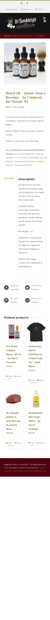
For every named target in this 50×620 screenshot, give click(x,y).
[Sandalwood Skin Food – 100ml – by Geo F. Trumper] (36, 398)
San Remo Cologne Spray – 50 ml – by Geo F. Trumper (13, 354)
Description (9, 178)
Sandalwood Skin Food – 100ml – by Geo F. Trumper (35, 421)
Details (19, 376)
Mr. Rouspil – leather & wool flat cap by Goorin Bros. (13, 421)
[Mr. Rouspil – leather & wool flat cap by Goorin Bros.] (14, 398)
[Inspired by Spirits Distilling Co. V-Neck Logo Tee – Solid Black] (36, 332)
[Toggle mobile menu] (44, 18)
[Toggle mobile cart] (44, 21)
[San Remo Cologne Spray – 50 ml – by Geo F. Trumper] (14, 332)
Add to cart (10, 377)
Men (33, 154)
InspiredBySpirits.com (37, 471)
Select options (33, 381)
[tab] (9, 178)
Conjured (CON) (23, 154)
